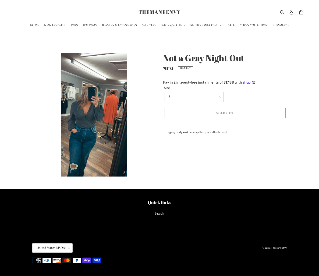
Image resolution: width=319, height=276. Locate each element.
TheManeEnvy (159, 12)
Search (159, 213)
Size (167, 88)
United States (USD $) (51, 248)
